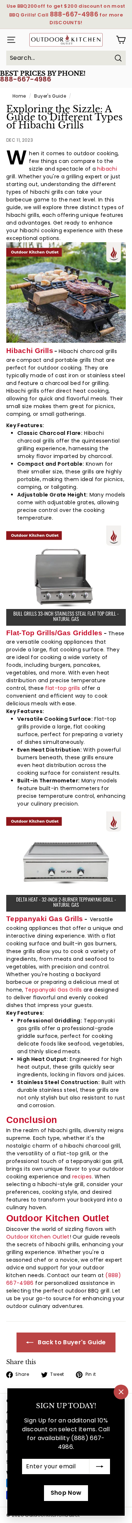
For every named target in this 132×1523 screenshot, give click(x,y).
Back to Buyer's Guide (71, 1342)
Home (19, 96)
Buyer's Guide (50, 96)
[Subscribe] (99, 1466)
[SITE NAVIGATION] (9, 40)
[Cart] (120, 40)
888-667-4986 (25, 79)
